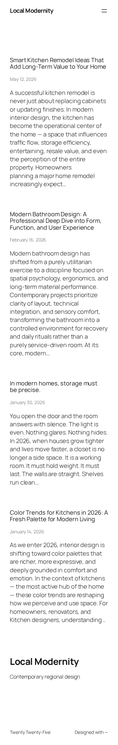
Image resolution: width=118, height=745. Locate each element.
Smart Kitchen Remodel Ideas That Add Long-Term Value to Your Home (58, 63)
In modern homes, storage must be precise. (53, 386)
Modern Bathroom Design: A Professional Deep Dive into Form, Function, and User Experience (56, 221)
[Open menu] (104, 11)
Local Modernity (31, 10)
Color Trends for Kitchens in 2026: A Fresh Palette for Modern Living (59, 516)
